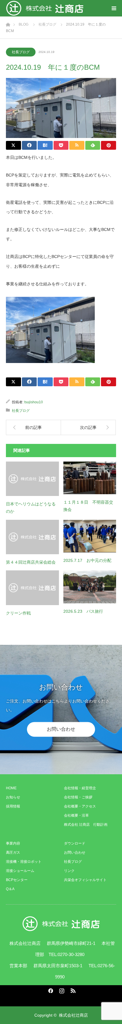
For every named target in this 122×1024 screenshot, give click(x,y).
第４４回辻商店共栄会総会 (31, 562)
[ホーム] (8, 23)
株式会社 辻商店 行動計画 (85, 824)
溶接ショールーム (20, 871)
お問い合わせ (61, 729)
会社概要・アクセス (80, 806)
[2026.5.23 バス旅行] (89, 586)
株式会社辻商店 (73, 1015)
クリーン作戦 (18, 613)
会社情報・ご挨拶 (78, 797)
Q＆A (10, 889)
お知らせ (13, 797)
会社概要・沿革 (76, 815)
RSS (72, 989)
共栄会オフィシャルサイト (85, 880)
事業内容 (13, 843)
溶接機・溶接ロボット (23, 862)
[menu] (113, 8)
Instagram (61, 989)
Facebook (49, 989)
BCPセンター (17, 880)
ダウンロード (74, 843)
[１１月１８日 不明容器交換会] (89, 478)
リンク (69, 871)
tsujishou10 (33, 402)
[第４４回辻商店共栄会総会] (32, 537)
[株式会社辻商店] (45, 8)
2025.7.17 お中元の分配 (87, 560)
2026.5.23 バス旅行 (83, 611)
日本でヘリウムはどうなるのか (31, 508)
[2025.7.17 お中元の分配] (89, 536)
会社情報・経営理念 (80, 788)
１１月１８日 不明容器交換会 (88, 506)
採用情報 (13, 806)
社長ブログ (21, 52)
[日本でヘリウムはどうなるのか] (32, 479)
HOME (11, 788)
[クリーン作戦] (32, 587)
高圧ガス (13, 852)
